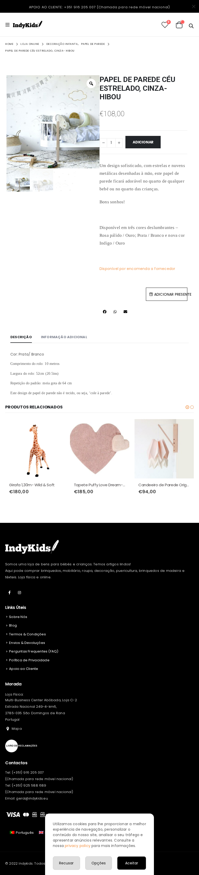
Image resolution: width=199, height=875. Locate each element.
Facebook (9, 592)
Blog (13, 625)
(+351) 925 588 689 (29, 785)
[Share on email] (125, 312)
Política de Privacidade (29, 660)
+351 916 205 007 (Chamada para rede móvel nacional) (117, 7)
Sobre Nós (18, 616)
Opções (98, 863)
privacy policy (77, 845)
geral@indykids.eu (32, 798)
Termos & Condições (27, 634)
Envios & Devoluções (27, 642)
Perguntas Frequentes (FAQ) (33, 651)
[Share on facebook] (105, 312)
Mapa (17, 728)
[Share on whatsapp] (115, 312)
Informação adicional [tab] (64, 337)
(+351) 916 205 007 (28, 772)
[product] (35, 448)
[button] (187, 407)
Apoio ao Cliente (23, 668)
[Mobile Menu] (9, 24)
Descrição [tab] (21, 337)
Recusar (66, 863)
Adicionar (143, 142)
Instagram (19, 592)
